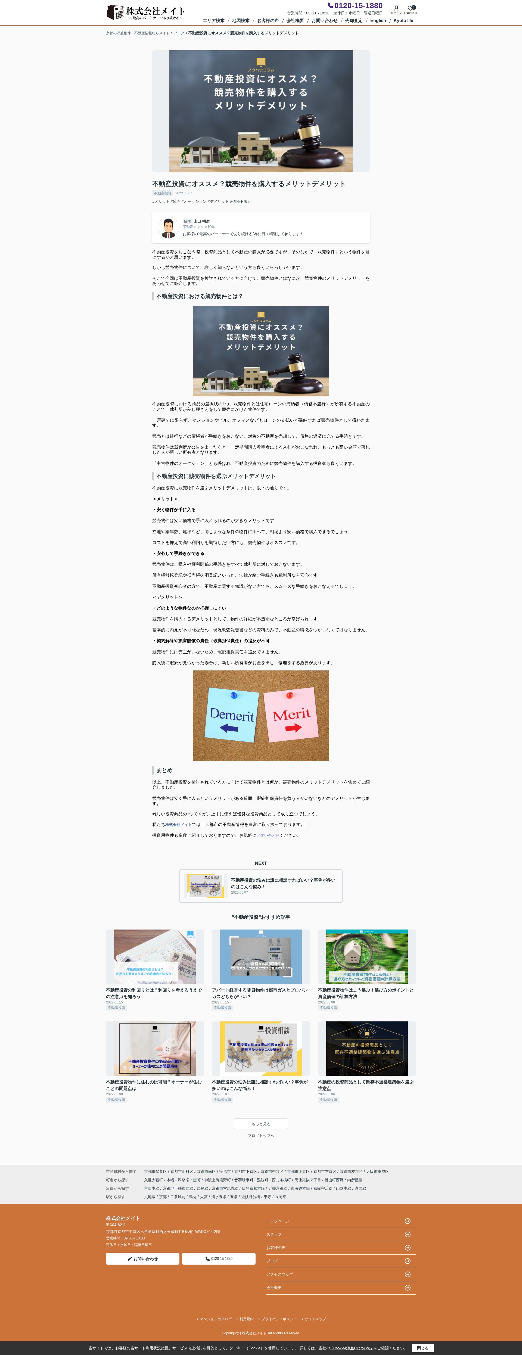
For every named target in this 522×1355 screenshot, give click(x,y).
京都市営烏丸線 (226, 1188)
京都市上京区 (298, 1171)
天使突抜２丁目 (308, 1180)
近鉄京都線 (278, 1188)
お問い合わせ (325, 20)
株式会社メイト (178, 824)
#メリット (161, 201)
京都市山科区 (181, 1171)
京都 (163, 1197)
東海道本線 (301, 1188)
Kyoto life (403, 20)
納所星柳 (354, 1180)
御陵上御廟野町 (218, 1180)
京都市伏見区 (155, 1171)
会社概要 (295, 20)
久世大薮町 (154, 1180)
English (378, 20)
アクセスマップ (279, 1274)
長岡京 (280, 1197)
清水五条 (218, 1197)
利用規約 (247, 1319)
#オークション (194, 201)
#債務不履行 (240, 201)
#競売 (176, 201)
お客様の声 (268, 20)
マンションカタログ (216, 1319)
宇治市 (225, 1171)
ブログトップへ (261, 1135)
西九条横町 (282, 1180)
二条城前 (177, 1197)
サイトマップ (315, 1319)
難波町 (263, 1180)
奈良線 (203, 1188)
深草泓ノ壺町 (190, 1180)
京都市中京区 (272, 1171)
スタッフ (274, 1234)
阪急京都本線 (254, 1188)
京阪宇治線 (323, 1188)
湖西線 (360, 1188)
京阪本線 (152, 1188)
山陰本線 (344, 1188)
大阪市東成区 (377, 1171)
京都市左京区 (351, 1171)
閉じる (422, 1348)
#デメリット (218, 201)
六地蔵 (150, 1197)
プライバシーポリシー (279, 1319)
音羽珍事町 (244, 1180)
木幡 (171, 1180)
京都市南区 (206, 1171)
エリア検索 (214, 20)
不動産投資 (163, 193)
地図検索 (241, 20)
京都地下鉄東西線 (178, 1188)
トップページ (277, 1221)
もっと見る (261, 1124)
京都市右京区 (324, 1171)
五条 (234, 1197)
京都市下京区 (245, 1171)
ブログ (272, 1261)
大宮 (204, 1197)
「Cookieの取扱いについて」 (352, 1348)
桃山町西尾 (335, 1180)
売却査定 (354, 20)
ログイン (396, 12)
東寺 (267, 1197)
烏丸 (193, 1197)
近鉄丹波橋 (250, 1197)
